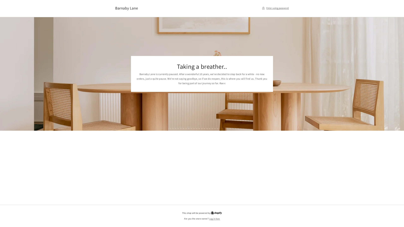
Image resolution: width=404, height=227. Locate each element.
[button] (275, 8)
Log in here (214, 218)
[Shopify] (216, 213)
